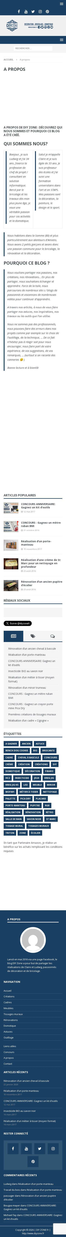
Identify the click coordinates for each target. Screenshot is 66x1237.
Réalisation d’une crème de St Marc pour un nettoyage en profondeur (40, 563)
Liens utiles (10, 1046)
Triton (10, 833)
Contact (8, 1063)
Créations (9, 996)
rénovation (33, 812)
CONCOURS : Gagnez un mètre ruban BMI (41, 524)
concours (50, 757)
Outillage (9, 1037)
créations (41, 764)
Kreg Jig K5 (12, 784)
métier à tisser (29, 791)
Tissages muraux (13, 1014)
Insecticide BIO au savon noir (25, 671)
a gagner (11, 743)
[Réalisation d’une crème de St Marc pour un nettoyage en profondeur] (11, 563)
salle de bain (14, 819)
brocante (48, 750)
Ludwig (7, 1184)
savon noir (34, 819)
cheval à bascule (28, 757)
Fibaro (49, 771)
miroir (51, 784)
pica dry (25, 798)
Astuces (8, 1031)
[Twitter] (33, 11)
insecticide (22, 778)
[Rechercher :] (33, 48)
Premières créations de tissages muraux (32, 714)
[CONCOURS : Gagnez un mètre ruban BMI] (11, 526)
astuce (40, 743)
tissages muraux (38, 825)
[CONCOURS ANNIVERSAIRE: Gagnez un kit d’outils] (11, 507)
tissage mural (14, 825)
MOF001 (10, 791)
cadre (9, 757)
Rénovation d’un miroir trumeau (27, 687)
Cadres (8, 1002)
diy (55, 764)
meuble (37, 784)
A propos (9, 1057)
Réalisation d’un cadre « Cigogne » (28, 720)
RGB (47, 805)
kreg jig (49, 778)
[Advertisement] (33, 99)
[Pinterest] (47, 11)
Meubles (8, 1008)
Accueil (7, 990)
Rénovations (11, 1020)
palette (10, 798)
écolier (35, 833)
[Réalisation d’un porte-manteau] (11, 545)
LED (25, 784)
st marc (51, 819)
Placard (41, 798)
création (24, 764)
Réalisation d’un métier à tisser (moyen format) (30, 1121)
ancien (26, 743)
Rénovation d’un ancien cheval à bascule (32, 648)
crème (9, 764)
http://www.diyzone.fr (33, 1233)
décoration (32, 771)
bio (35, 750)
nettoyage (50, 791)
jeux (36, 778)
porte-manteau (15, 805)
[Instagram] (40, 11)
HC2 (8, 778)
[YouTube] (26, 11)
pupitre (35, 805)
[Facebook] (19, 11)
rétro (49, 812)
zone (22, 833)
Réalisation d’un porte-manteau (36, 542)
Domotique (13, 771)
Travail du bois (12, 1189)
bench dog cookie (17, 750)
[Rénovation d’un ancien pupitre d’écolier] (11, 585)
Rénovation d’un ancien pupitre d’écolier (41, 583)
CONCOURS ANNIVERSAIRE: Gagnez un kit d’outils (38, 505)
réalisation (13, 812)
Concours (9, 1052)
